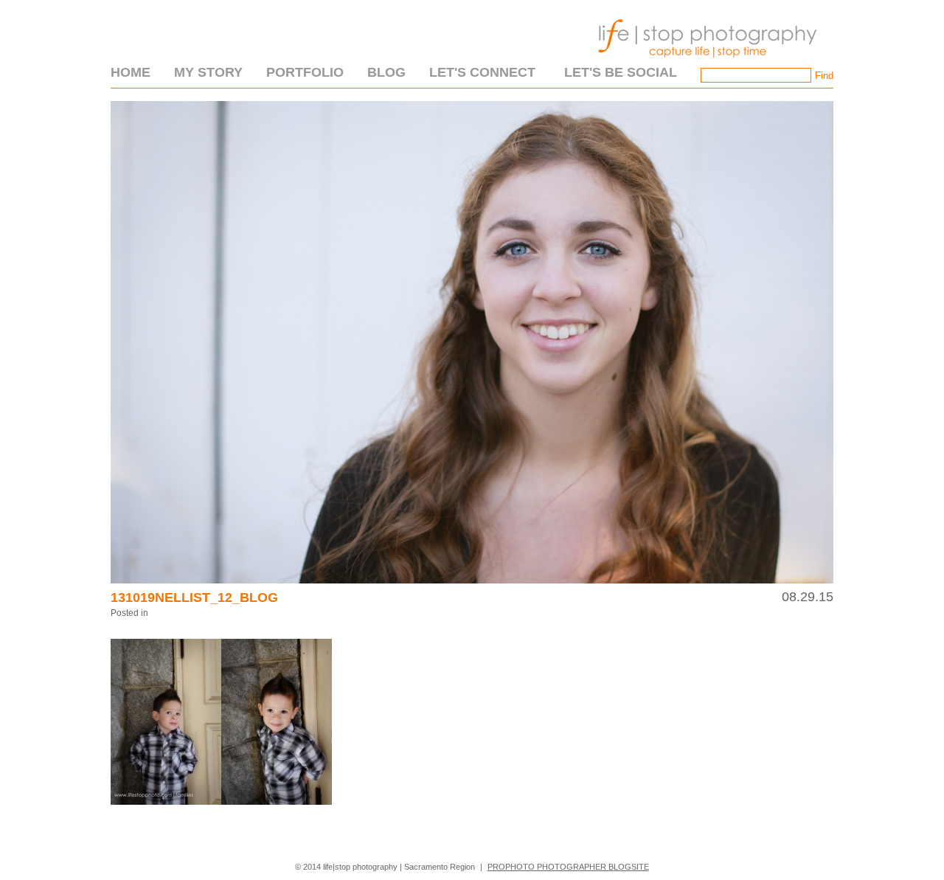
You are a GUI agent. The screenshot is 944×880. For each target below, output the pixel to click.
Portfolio (305, 72)
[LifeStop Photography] (704, 62)
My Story (208, 72)
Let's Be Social (620, 72)
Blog (386, 72)
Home (130, 72)
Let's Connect (482, 72)
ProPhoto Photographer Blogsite (568, 866)
